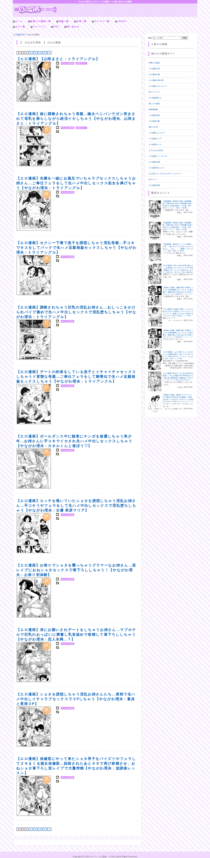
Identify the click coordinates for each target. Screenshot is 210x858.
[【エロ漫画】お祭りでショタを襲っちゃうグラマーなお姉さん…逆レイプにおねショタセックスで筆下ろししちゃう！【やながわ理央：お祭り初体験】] (33, 597)
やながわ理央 (67, 63)
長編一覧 (64, 21)
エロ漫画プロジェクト (158, 86)
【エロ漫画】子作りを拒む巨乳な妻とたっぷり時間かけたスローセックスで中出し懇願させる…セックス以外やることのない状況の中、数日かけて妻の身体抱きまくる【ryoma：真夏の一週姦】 (178, 270)
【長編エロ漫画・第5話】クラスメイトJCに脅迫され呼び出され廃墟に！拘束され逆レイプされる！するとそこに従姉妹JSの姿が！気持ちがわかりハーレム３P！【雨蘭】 (178, 399)
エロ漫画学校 (154, 115)
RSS (56, 26)
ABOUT (122, 21)
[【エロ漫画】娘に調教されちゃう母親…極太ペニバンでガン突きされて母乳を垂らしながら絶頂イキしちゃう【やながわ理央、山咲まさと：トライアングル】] (33, 146)
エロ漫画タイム (155, 144)
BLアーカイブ (154, 92)
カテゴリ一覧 (102, 21)
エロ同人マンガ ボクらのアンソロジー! (165, 174)
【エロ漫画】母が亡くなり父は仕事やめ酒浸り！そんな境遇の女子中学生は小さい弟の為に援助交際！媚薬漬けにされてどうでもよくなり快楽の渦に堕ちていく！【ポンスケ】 (178, 377)
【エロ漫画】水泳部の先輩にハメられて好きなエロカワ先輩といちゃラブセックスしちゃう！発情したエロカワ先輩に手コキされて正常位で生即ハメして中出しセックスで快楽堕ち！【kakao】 (178, 313)
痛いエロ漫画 (154, 104)
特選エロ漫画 (154, 63)
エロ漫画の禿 (154, 69)
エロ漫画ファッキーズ (158, 156)
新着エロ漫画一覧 (40, 21)
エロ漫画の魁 (154, 74)
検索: (150, 38)
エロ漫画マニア (155, 139)
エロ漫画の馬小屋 (156, 80)
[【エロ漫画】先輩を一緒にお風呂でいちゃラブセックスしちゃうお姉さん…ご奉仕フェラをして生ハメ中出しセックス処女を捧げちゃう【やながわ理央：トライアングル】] (33, 210)
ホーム (19, 21)
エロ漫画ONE (154, 185)
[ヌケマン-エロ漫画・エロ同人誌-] (35, 7)
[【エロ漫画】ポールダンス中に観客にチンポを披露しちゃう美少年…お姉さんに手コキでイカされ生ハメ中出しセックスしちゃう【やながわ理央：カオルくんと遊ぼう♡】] (33, 468)
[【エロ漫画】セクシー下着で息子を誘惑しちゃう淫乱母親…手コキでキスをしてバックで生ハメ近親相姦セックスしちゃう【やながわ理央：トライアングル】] (33, 275)
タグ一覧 (20, 26)
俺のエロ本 (153, 127)
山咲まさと (81, 63)
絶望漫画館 (153, 109)
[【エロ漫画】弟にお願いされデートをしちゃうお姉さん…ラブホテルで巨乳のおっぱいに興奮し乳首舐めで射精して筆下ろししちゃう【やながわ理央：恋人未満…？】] (33, 662)
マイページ (39, 26)
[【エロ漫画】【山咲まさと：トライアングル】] (33, 81)
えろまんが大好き (156, 150)
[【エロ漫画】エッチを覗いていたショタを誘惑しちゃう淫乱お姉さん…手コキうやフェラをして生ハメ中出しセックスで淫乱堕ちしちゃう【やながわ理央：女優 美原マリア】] (33, 533)
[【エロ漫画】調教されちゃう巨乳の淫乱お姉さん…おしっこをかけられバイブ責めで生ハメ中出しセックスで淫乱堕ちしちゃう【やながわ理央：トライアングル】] (33, 339)
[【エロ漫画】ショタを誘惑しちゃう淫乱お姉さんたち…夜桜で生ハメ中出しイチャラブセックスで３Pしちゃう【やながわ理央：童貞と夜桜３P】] (33, 726)
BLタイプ (153, 179)
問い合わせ (73, 26)
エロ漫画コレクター (157, 133)
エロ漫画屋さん (155, 98)
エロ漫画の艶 (154, 121)
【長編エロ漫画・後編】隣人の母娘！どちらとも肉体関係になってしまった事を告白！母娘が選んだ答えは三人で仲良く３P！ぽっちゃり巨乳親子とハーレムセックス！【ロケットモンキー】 (178, 292)
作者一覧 (81, 21)
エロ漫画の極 (154, 162)
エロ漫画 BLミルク (156, 168)
